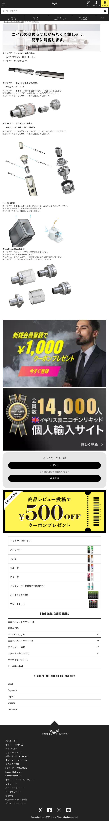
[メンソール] (15, 552)
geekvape (12, 709)
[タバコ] (13, 561)
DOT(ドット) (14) (16, 634)
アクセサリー (11, 792)
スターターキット (36, 18)
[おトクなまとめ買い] (19, 598)
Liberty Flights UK (13, 772)
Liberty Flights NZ (13, 776)
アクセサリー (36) (16, 647)
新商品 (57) (13, 628)
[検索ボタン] (105, 11)
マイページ (96, 5)
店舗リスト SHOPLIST (16, 760)
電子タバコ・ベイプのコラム (18, 780)
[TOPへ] (54, 723)
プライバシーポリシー (15, 803)
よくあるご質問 (12, 764)
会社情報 (9, 796)
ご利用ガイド (11, 741)
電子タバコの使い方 (14, 745)
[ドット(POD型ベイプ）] (21, 543)
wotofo (11, 703)
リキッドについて (13, 752)
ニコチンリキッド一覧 (12, 18)
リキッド (9, 784)
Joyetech (12, 690)
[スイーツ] (14, 580)
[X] (40, 810)
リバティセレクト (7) (18, 659)
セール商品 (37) (15, 666)
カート (88, 5)
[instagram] (59, 810)
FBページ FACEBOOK (16, 768)
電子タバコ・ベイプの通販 (14, 22)
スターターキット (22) (18, 653)
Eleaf (10, 684)
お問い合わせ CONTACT (17, 756)
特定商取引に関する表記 (16, 799)
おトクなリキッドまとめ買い (84, 18)
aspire (11, 696)
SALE (102, 18)
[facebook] (49, 810)
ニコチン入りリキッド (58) (20, 641)
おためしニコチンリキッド (60, 18)
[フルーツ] (14, 570)
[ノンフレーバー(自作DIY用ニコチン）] (28, 589)
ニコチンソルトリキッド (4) (21, 622)
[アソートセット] (17, 607)
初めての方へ (11, 748)
